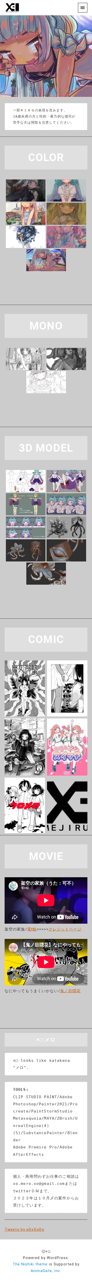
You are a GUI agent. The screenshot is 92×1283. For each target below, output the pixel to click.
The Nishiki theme (30, 1264)
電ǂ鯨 (32, 929)
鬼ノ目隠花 (70, 991)
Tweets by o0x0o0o (24, 1229)
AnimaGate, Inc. (46, 1271)
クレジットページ (65, 929)
